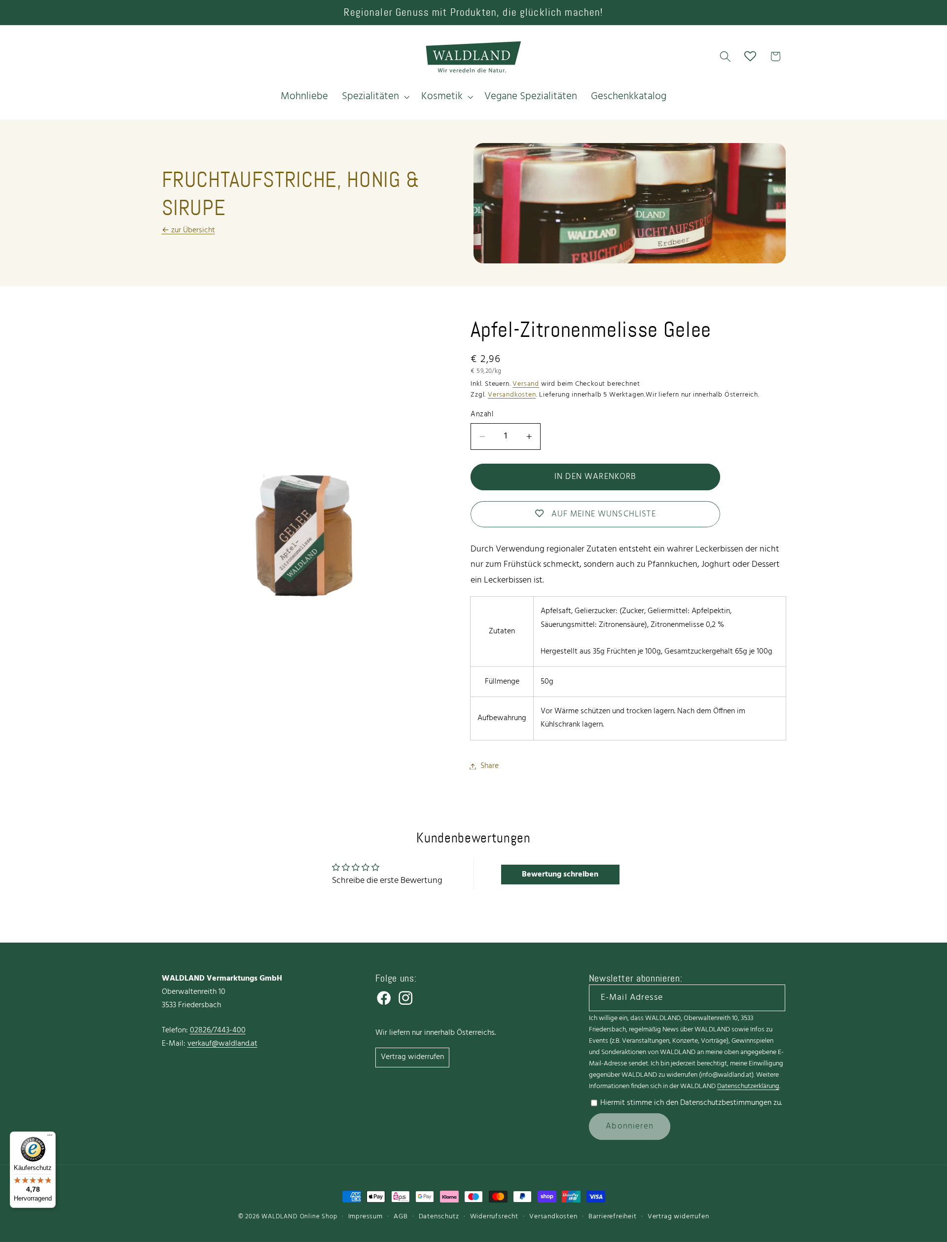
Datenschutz (439, 1216)
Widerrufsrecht (494, 1216)
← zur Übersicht (188, 230)
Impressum (365, 1216)
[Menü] (50, 1137)
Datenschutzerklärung (748, 1086)
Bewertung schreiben (560, 874)
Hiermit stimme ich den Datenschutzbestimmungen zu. (691, 1102)
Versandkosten (512, 395)
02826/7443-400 (218, 1030)
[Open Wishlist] (750, 56)
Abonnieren (630, 1126)
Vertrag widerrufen (412, 1057)
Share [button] (489, 766)
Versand (525, 384)
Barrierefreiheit (612, 1216)
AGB (400, 1216)
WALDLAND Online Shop (299, 1217)
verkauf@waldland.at (222, 1043)
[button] (374, 96)
